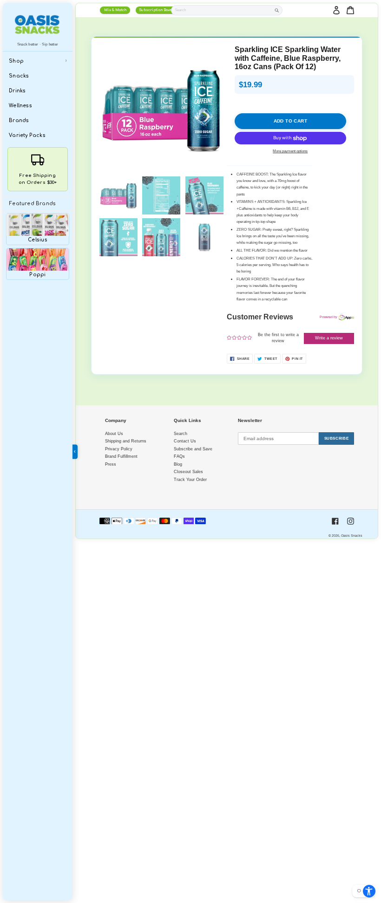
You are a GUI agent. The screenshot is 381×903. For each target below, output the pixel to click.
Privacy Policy (118, 449)
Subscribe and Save (193, 449)
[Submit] (277, 10)
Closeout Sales (188, 471)
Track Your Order (190, 479)
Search (180, 433)
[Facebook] (335, 521)
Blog (178, 464)
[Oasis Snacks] (37, 24)
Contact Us (185, 441)
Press (110, 464)
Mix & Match (115, 10)
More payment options (290, 151)
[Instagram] (350, 521)
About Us (114, 433)
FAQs (179, 456)
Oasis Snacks (351, 535)
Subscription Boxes (156, 10)
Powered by (328, 317)
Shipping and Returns (125, 441)
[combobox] (221, 10)
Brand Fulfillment (121, 456)
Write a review (329, 338)
